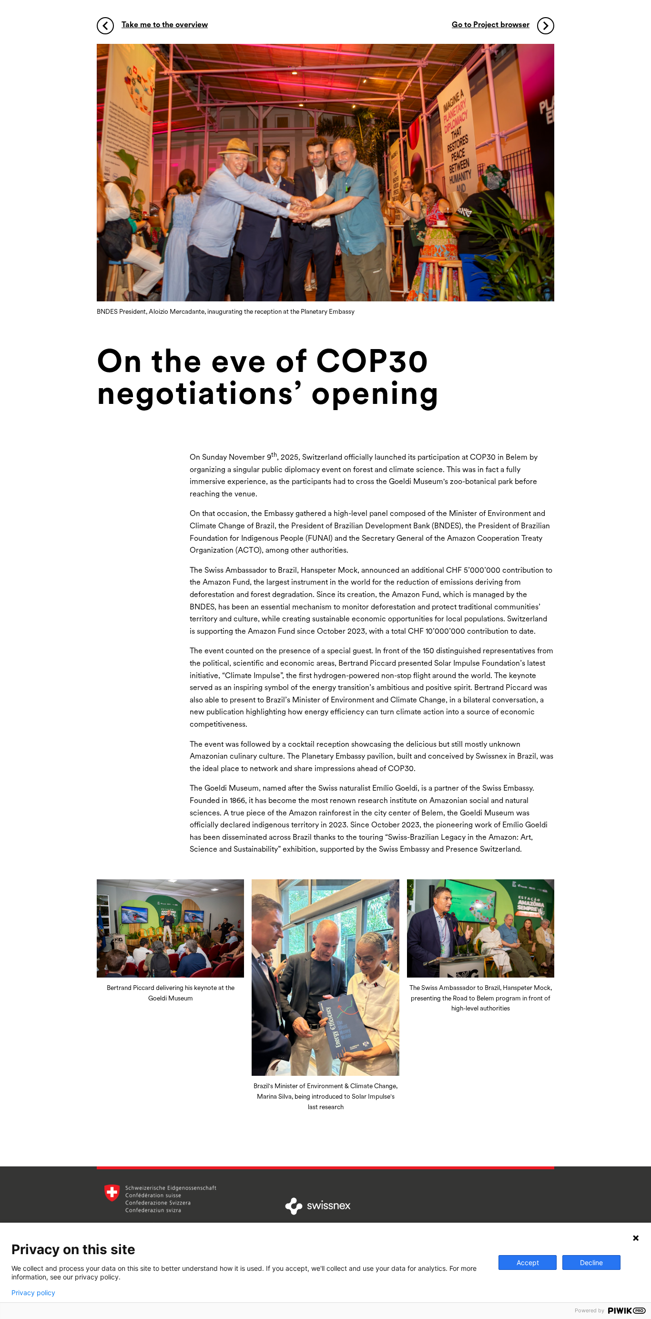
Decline (591, 1262)
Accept (528, 1262)
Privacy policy (33, 1293)
